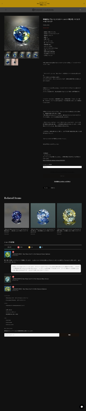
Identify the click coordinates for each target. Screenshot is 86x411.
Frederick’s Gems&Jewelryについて (15, 305)
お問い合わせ (9, 310)
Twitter (8, 320)
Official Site (9, 324)
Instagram (9, 322)
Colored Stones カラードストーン (16, 300)
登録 (69, 334)
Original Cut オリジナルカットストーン (17, 298)
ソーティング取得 (47, 164)
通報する (53, 188)
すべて (9, 247)
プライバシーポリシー (11, 312)
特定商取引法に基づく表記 (12, 314)
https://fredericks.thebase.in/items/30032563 (54, 160)
